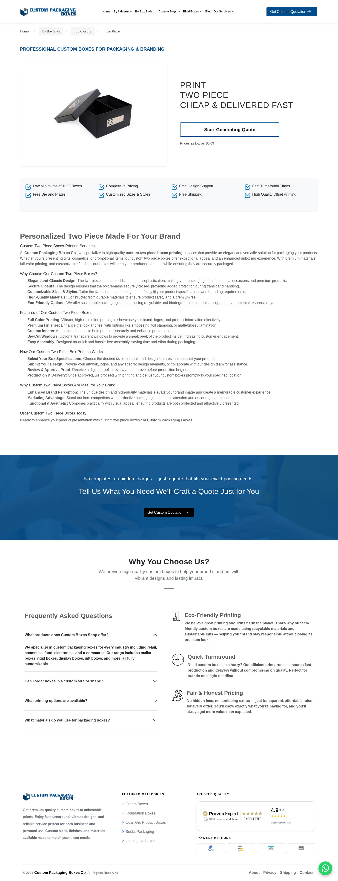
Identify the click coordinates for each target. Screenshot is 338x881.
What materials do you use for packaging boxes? (67, 720)
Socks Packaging (140, 832)
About (254, 873)
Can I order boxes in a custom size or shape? (64, 681)
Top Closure (83, 31)
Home (24, 31)
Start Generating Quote (229, 129)
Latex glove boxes (140, 841)
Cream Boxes (137, 804)
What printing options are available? (56, 701)
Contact (306, 873)
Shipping (288, 873)
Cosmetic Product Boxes (146, 822)
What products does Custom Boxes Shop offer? (67, 635)
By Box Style (51, 31)
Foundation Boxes (140, 813)
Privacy (269, 873)
